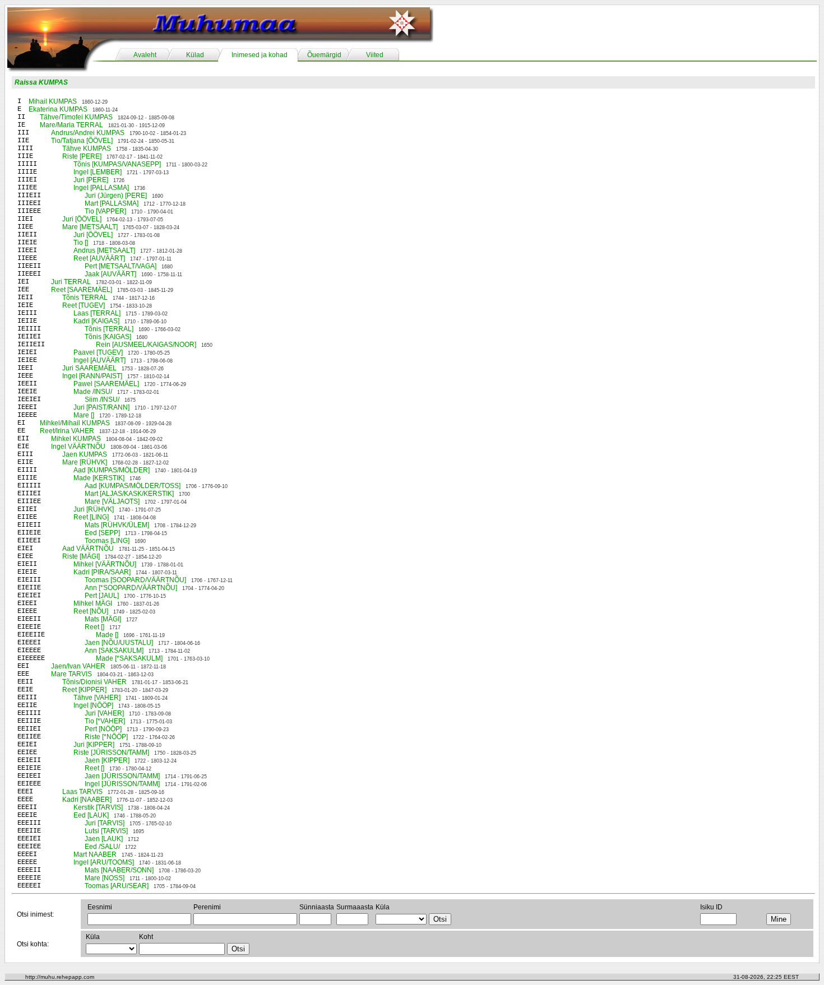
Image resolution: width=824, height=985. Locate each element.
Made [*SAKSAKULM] (129, 658)
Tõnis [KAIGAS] (108, 337)
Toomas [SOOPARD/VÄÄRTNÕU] (135, 580)
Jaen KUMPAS (84, 454)
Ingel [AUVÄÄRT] (99, 360)
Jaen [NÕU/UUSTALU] (119, 643)
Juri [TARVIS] (104, 823)
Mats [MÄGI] (103, 619)
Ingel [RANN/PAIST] (92, 376)
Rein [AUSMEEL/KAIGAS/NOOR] (146, 345)
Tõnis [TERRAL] (109, 329)
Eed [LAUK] (91, 815)
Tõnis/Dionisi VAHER (94, 682)
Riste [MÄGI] (81, 556)
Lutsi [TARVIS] (106, 831)
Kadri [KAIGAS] (96, 321)
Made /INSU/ (92, 392)
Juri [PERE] (90, 180)
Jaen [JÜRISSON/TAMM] (122, 776)
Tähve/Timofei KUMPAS (76, 117)
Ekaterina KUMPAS (58, 109)
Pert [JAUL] (102, 596)
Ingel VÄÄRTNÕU (78, 446)
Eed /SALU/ (102, 847)
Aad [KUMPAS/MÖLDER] (111, 470)
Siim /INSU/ (102, 399)
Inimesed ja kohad (260, 55)
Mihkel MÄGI (92, 603)
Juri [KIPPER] (93, 745)
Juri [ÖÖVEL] (81, 219)
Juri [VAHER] (104, 713)
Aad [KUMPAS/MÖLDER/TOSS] (132, 486)
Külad (195, 55)
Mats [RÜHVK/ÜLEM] (117, 525)
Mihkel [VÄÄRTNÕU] (104, 564)
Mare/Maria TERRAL (71, 125)
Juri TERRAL (71, 282)
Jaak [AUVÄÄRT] (110, 274)
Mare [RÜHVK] (84, 462)
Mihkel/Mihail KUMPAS (75, 423)
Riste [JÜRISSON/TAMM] (111, 752)
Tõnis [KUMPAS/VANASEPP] (117, 164)
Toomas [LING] (107, 541)
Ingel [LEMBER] (97, 172)
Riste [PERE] (81, 156)
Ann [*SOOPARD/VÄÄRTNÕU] (131, 588)
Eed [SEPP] (102, 533)
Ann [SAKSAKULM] (114, 650)
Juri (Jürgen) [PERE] (116, 195)
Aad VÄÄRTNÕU (88, 548)
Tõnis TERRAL (85, 297)
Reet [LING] (91, 517)
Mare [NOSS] (104, 878)
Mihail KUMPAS (53, 101)
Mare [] (83, 415)
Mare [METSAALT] (90, 227)
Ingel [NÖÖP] (93, 705)
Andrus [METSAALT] (104, 250)
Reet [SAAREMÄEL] (81, 290)
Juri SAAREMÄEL (89, 368)
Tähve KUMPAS (86, 148)
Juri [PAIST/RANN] (101, 407)
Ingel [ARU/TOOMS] (103, 862)
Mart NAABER (95, 854)
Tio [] (80, 243)
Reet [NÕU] (90, 611)
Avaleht (144, 55)
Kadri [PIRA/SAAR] (102, 572)
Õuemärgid (324, 55)
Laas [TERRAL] (97, 313)
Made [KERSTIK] (98, 478)
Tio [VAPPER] (105, 211)
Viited (374, 55)
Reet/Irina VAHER (67, 431)
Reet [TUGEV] (83, 305)
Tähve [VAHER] (97, 697)
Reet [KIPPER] (84, 690)
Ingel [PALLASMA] (101, 188)
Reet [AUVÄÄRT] (99, 258)
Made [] (107, 635)
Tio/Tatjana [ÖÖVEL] (82, 141)
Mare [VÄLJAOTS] (112, 501)
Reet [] (94, 627)
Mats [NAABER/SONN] (119, 870)
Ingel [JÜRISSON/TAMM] (122, 784)
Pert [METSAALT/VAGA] (120, 266)
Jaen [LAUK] (104, 839)
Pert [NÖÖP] (103, 729)
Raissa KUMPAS (41, 82)
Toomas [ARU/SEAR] (117, 886)
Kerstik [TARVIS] (98, 807)
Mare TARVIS (71, 674)
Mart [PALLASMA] (111, 203)
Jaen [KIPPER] (107, 760)
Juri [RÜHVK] (93, 509)
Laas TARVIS (82, 792)
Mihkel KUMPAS (76, 439)
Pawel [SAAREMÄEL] (106, 384)
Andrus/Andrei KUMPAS (87, 133)
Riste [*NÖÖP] (106, 737)
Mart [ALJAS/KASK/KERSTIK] (129, 494)
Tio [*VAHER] (105, 721)
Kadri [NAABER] (87, 799)
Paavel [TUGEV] (98, 352)
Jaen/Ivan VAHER (78, 666)
